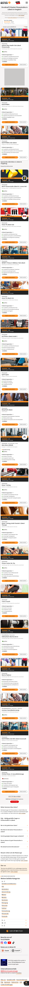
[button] (26, 983)
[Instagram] (2, 943)
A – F (14, 881)
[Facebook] (5, 943)
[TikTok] (13, 943)
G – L (14, 920)
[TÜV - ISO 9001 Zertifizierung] (4, 962)
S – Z (14, 926)
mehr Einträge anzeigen (14, 796)
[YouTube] (9, 943)
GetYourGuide (9, 166)
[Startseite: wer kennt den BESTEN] (6, 2)
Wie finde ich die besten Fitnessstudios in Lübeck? (14, 830)
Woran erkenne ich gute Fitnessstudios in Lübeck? (14, 841)
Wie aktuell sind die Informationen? (14, 847)
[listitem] (9, 884)
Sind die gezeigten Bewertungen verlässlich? (14, 836)
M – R (14, 923)
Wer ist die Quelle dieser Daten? (14, 825)
